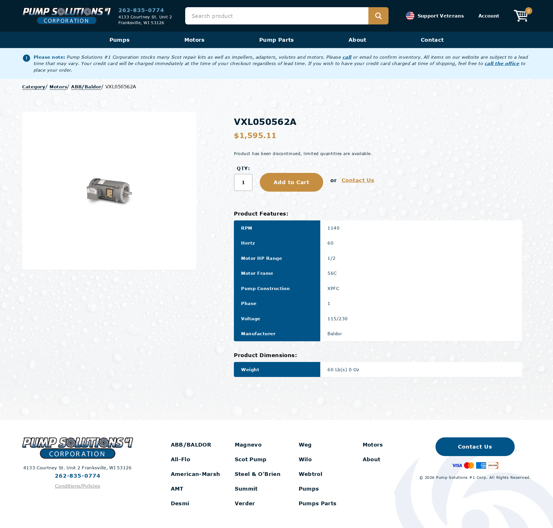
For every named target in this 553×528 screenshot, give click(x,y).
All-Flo (180, 459)
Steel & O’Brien (258, 474)
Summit (246, 488)
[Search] (378, 15)
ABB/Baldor (86, 86)
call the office (502, 63)
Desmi (180, 503)
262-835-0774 (141, 10)
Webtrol (311, 474)
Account (488, 15)
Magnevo (248, 444)
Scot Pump (251, 459)
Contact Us (358, 180)
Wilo (305, 459)
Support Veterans (441, 15)
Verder (245, 503)
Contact (432, 40)
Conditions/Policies (77, 486)
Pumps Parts (318, 503)
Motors (194, 40)
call (347, 57)
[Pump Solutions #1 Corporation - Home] (66, 16)
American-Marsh (195, 474)
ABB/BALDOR (191, 444)
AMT (177, 488)
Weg (305, 444)
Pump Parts (276, 40)
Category (34, 86)
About (357, 40)
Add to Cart (291, 182)
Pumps (119, 40)
